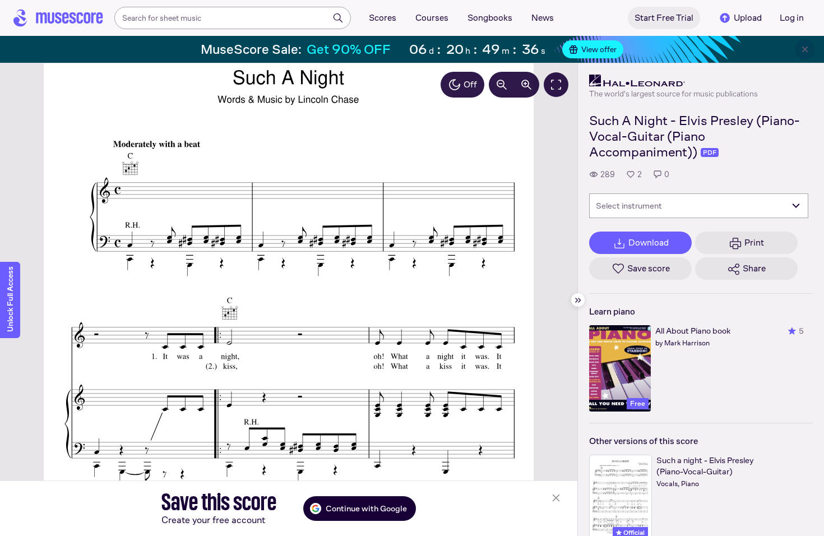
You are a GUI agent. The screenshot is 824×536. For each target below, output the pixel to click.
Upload (748, 17)
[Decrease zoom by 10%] (501, 84)
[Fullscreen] (556, 84)
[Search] (338, 18)
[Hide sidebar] (578, 300)
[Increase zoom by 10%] (526, 84)
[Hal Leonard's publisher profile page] (673, 81)
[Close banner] (805, 49)
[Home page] (58, 18)
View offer (599, 49)
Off (470, 84)
